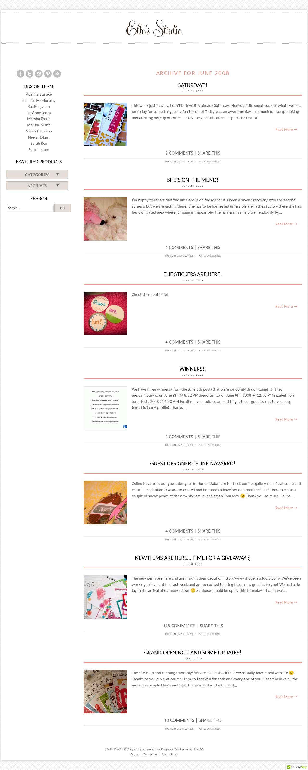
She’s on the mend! (192, 180)
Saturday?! (192, 86)
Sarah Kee (39, 144)
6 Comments (179, 247)
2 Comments (179, 153)
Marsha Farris (38, 119)
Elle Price (215, 161)
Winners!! (193, 369)
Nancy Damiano (39, 131)
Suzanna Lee (39, 150)
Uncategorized (185, 161)
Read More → (286, 130)
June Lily (199, 749)
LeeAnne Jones (39, 113)
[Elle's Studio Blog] (154, 28)
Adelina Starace (39, 94)
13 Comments (179, 720)
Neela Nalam (38, 138)
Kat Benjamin (39, 107)
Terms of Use (150, 754)
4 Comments (179, 342)
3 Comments (179, 437)
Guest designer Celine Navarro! (193, 464)
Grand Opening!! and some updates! (192, 653)
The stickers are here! (193, 275)
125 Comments (179, 626)
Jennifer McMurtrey (38, 101)
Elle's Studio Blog (123, 749)
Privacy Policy (170, 754)
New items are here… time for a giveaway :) (193, 558)
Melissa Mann (39, 125)
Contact (134, 754)
